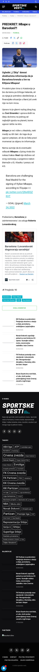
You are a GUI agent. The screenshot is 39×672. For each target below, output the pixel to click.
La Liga (5, 492)
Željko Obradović (9, 543)
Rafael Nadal (6, 518)
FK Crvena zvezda (14, 473)
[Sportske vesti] (19, 6)
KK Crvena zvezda (14, 483)
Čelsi (22, 539)
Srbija (16, 526)
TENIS (34, 12)
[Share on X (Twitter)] (14, 38)
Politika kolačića (11, 660)
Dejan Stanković (30, 456)
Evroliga (19, 464)
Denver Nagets (8, 460)
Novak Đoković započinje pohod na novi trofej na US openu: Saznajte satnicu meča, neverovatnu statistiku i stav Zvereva (25, 341)
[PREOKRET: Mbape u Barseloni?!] (19, 57)
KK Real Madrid (24, 489)
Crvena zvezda (13, 455)
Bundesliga (15, 451)
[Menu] (3, 6)
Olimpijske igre (26, 509)
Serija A (7, 527)
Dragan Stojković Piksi (23, 460)
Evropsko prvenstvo (9, 468)
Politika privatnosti (26, 657)
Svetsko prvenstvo (10, 536)
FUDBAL (16, 12)
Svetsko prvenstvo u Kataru (11, 539)
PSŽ (18, 300)
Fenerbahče (20, 468)
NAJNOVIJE (6, 12)
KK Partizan (10, 488)
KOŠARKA (25, 12)
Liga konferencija (25, 492)
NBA (5, 503)
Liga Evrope (14, 492)
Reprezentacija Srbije (15, 522)
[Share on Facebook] (11, 38)
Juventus (27, 478)
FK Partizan (10, 477)
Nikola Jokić (16, 504)
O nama (5, 657)
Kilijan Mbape (17, 297)
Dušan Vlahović (7, 465)
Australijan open (26, 447)
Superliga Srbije (12, 531)
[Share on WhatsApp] (21, 38)
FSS (20, 478)
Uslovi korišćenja (27, 660)
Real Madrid (27, 300)
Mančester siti (22, 500)
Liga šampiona (9, 496)
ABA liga (7, 446)
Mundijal (31, 500)
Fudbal (16, 33)
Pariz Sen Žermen (9, 300)
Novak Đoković (11, 508)
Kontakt (13, 657)
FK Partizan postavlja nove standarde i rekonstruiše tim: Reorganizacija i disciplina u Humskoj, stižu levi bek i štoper (25, 360)
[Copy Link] (18, 38)
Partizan (9, 514)
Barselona (6, 297)
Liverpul (20, 496)
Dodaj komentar (19, 308)
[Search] (36, 6)
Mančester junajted (9, 500)
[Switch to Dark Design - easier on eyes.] (35, 2)
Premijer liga (23, 514)
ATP (17, 446)
